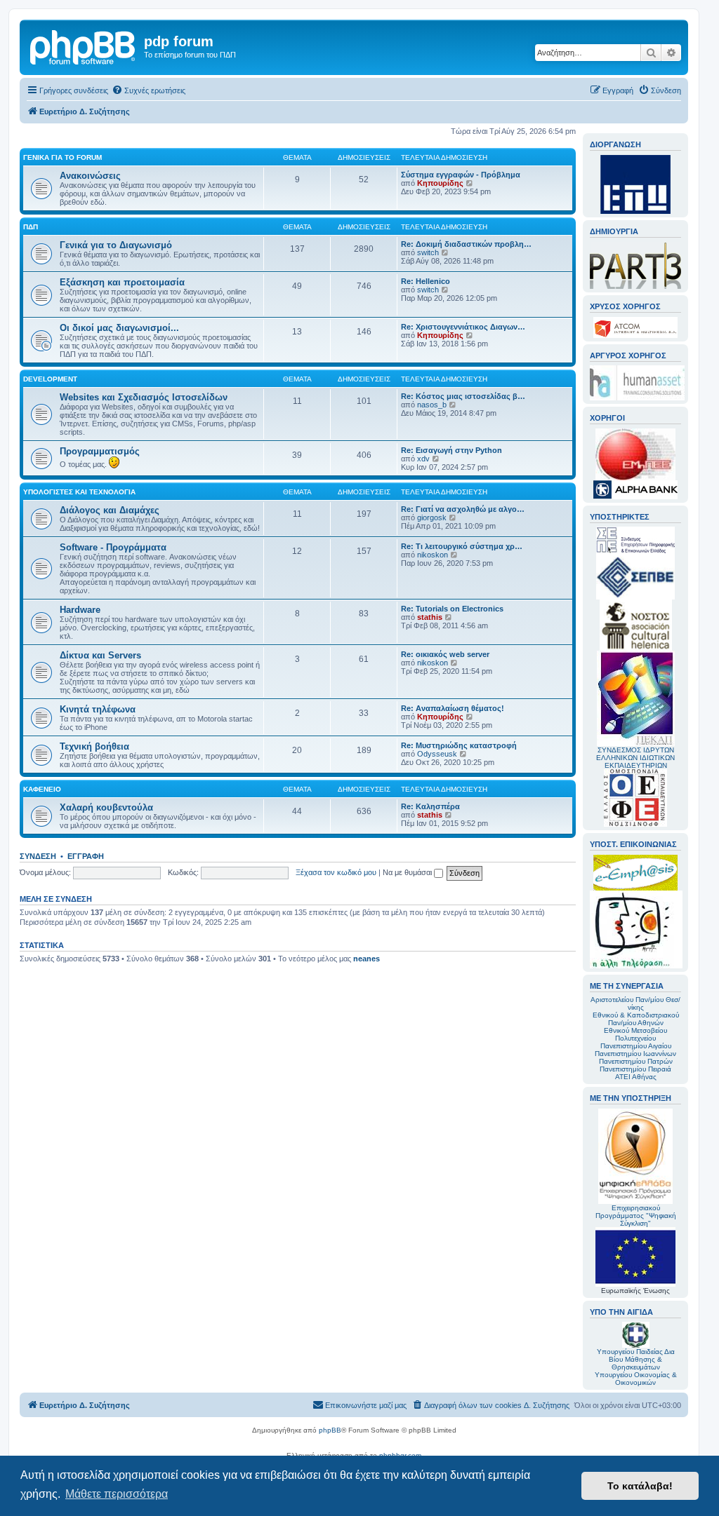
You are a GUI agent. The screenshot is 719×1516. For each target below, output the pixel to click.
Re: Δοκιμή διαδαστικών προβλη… (466, 244)
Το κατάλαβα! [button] (640, 1485)
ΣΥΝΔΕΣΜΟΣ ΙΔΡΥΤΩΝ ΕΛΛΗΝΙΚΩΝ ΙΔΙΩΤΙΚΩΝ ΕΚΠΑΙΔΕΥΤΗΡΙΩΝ (635, 757)
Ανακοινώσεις (90, 175)
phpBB (330, 1430)
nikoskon (432, 554)
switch (428, 252)
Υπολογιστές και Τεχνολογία (79, 492)
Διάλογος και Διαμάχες (109, 510)
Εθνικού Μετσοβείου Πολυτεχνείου (635, 1034)
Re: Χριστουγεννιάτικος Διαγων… (463, 327)
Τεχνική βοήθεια (94, 746)
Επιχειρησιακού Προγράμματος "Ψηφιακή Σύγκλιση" (635, 1215)
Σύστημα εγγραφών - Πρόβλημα (460, 174)
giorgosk (432, 517)
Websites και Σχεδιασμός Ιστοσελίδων (143, 397)
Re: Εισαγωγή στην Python (451, 450)
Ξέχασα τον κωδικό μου (336, 872)
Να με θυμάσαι (408, 872)
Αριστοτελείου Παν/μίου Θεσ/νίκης (635, 1003)
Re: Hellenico (425, 281)
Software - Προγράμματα (113, 547)
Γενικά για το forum (62, 157)
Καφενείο (42, 789)
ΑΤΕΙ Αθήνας (636, 1077)
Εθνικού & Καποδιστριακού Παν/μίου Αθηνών (636, 1019)
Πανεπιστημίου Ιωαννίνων (635, 1053)
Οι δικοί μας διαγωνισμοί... (119, 328)
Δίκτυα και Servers (100, 655)
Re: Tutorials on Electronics (452, 608)
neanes (366, 958)
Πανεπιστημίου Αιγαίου (635, 1046)
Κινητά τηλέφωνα (98, 709)
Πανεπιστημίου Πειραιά (635, 1069)
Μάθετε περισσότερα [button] (116, 1494)
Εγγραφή (85, 856)
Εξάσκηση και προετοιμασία (122, 282)
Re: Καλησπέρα (430, 806)
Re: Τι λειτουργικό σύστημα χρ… (461, 546)
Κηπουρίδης (440, 183)
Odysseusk (437, 754)
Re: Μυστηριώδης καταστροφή (459, 745)
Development (50, 379)
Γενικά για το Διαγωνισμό (116, 245)
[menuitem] (148, 90)
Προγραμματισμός (100, 451)
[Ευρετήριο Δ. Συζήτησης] (83, 45)
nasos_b (432, 404)
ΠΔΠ (30, 227)
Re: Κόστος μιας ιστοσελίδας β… (463, 396)
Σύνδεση (38, 856)
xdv (423, 458)
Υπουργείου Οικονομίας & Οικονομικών (636, 1378)
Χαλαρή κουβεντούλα (106, 807)
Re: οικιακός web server (445, 654)
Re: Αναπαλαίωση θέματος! (452, 708)
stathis (429, 617)
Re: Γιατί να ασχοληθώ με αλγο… (463, 509)
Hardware (80, 609)
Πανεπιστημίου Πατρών (636, 1061)
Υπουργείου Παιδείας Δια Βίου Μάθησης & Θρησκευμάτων (636, 1359)
